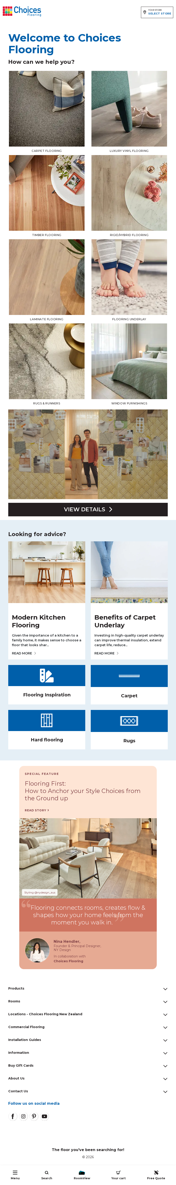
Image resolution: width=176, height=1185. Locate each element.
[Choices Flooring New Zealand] (22, 11)
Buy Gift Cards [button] (20, 1065)
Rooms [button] (14, 1001)
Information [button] (18, 1053)
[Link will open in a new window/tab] (12, 1116)
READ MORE (22, 653)
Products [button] (16, 988)
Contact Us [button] (18, 1091)
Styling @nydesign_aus (39, 892)
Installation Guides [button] (24, 1040)
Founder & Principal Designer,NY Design (77, 948)
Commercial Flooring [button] (26, 1027)
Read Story (35, 810)
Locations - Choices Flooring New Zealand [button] (45, 1014)
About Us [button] (16, 1078)
